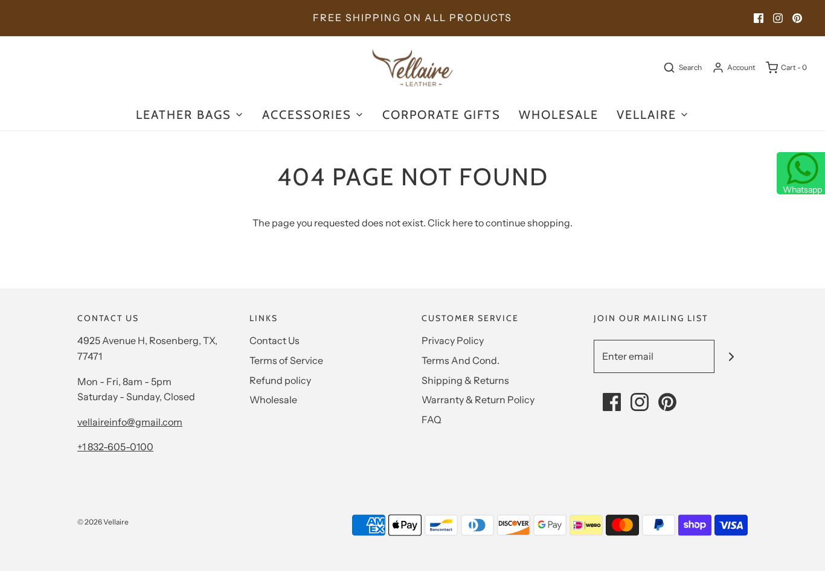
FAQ (431, 419)
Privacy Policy (453, 340)
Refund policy (280, 380)
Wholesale (273, 400)
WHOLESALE (559, 114)
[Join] (731, 356)
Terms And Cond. (460, 360)
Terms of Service (286, 360)
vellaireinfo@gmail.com (129, 422)
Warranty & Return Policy (478, 400)
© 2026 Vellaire (103, 521)
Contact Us (274, 340)
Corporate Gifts (441, 114)
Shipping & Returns (465, 380)
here (462, 223)
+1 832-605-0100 (115, 447)
